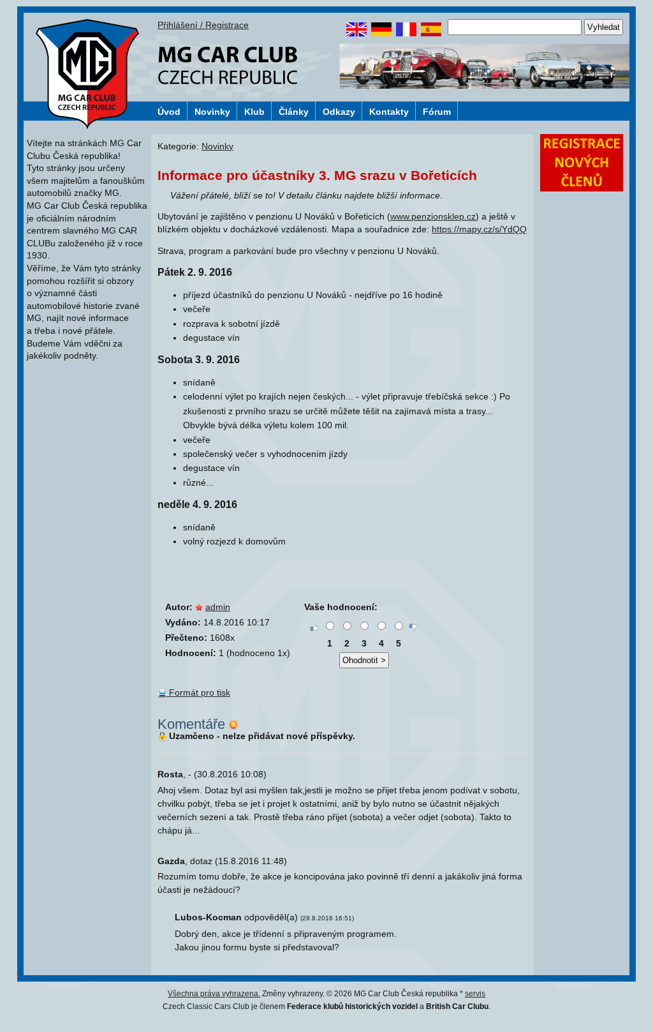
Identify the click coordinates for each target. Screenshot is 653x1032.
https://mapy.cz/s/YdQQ (479, 229)
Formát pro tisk (198, 692)
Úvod (169, 112)
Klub (254, 112)
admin (217, 607)
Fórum (437, 112)
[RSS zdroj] (233, 724)
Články (294, 112)
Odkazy (339, 112)
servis (475, 993)
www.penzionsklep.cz (433, 216)
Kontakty (389, 112)
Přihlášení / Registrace (203, 25)
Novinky (212, 112)
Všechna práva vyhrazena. (214, 993)
